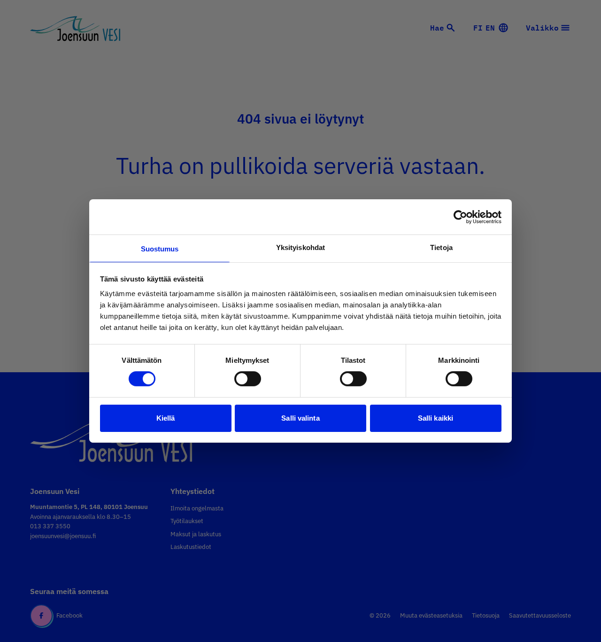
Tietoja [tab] (441, 247)
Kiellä (165, 418)
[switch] (247, 378)
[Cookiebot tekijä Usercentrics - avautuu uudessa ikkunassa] (460, 217)
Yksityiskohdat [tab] (300, 247)
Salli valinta (300, 418)
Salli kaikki (435, 418)
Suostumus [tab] (160, 249)
